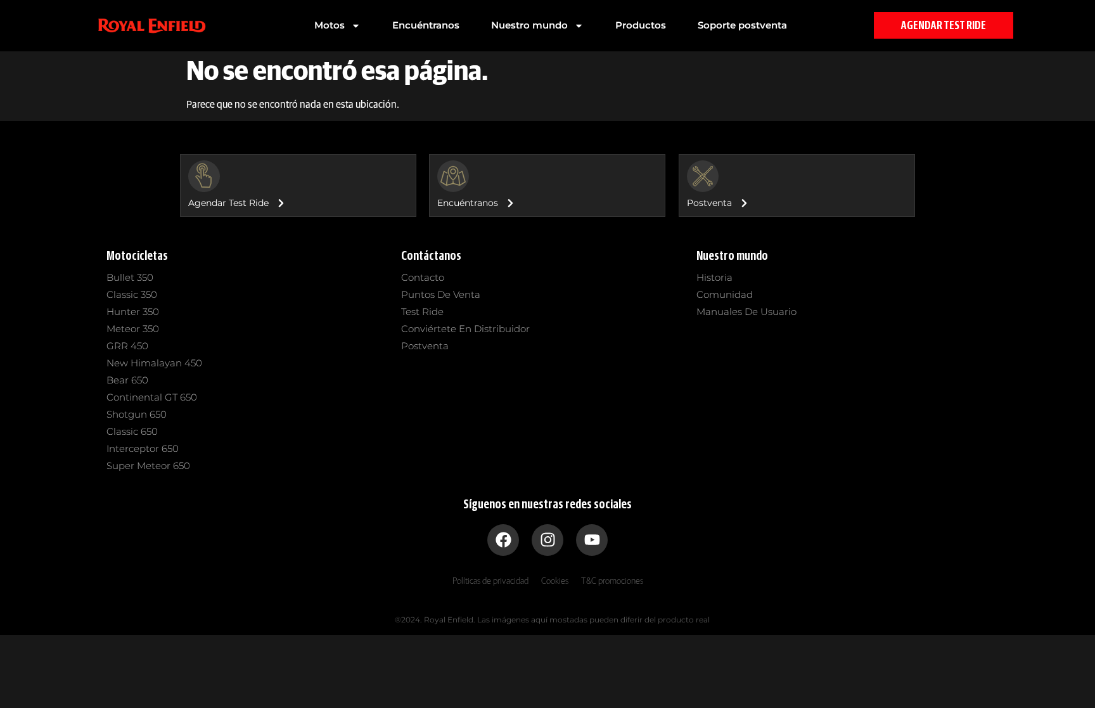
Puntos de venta (440, 294)
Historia (714, 277)
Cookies (554, 581)
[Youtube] (592, 540)
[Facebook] (503, 540)
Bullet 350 (129, 277)
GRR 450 (127, 346)
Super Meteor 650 (148, 466)
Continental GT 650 (151, 397)
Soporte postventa (742, 25)
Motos (329, 25)
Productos (640, 25)
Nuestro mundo (529, 25)
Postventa (425, 346)
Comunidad (724, 294)
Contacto (422, 277)
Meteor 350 (132, 329)
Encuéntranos (425, 25)
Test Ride (422, 312)
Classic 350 (131, 294)
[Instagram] (547, 540)
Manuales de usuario (746, 312)
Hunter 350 (132, 312)
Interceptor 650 (142, 448)
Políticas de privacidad (490, 581)
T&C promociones (612, 581)
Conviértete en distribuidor (465, 329)
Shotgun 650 (136, 414)
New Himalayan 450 (154, 363)
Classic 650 (132, 431)
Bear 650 (127, 380)
